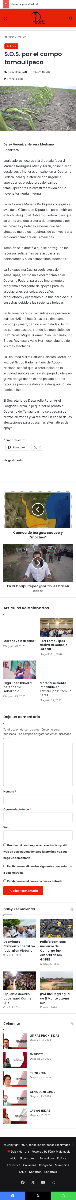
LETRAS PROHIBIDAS (45, 1035)
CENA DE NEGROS (42, 1092)
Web (6, 827)
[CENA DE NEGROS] (15, 1098)
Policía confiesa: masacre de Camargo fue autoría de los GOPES (53, 951)
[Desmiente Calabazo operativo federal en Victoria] (19, 928)
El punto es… (28, 1158)
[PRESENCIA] (15, 1079)
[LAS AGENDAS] (15, 1116)
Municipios (62, 1165)
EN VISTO (36, 1054)
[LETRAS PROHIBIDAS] (15, 1041)
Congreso (45, 1165)
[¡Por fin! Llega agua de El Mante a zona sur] (56, 980)
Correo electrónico (17, 809)
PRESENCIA (38, 1073)
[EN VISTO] (15, 1060)
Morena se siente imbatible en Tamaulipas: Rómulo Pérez (56, 689)
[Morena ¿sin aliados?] (19, 627)
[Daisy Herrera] (38, 18)
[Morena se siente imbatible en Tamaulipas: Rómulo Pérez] (56, 670)
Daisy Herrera (16, 72)
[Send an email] (25, 72)
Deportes (35, 1171)
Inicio (11, 37)
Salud (22, 1171)
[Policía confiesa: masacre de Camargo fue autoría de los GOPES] (56, 928)
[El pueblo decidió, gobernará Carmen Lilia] (19, 980)
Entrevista (13, 1165)
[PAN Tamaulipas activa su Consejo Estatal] (56, 627)
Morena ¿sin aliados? (24, 4)
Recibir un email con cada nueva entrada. (35, 881)
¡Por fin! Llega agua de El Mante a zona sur (55, 998)
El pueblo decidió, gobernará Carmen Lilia (18, 998)
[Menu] (5, 19)
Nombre (9, 791)
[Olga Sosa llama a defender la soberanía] (19, 670)
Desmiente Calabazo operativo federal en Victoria (19, 946)
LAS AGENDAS (40, 1111)
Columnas (29, 1165)
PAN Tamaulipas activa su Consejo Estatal (54, 645)
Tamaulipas (47, 1158)
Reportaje (50, 1171)
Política (21, 37)
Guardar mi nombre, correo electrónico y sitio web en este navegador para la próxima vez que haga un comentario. (35, 851)
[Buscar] (71, 19)
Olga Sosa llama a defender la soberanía (17, 687)
